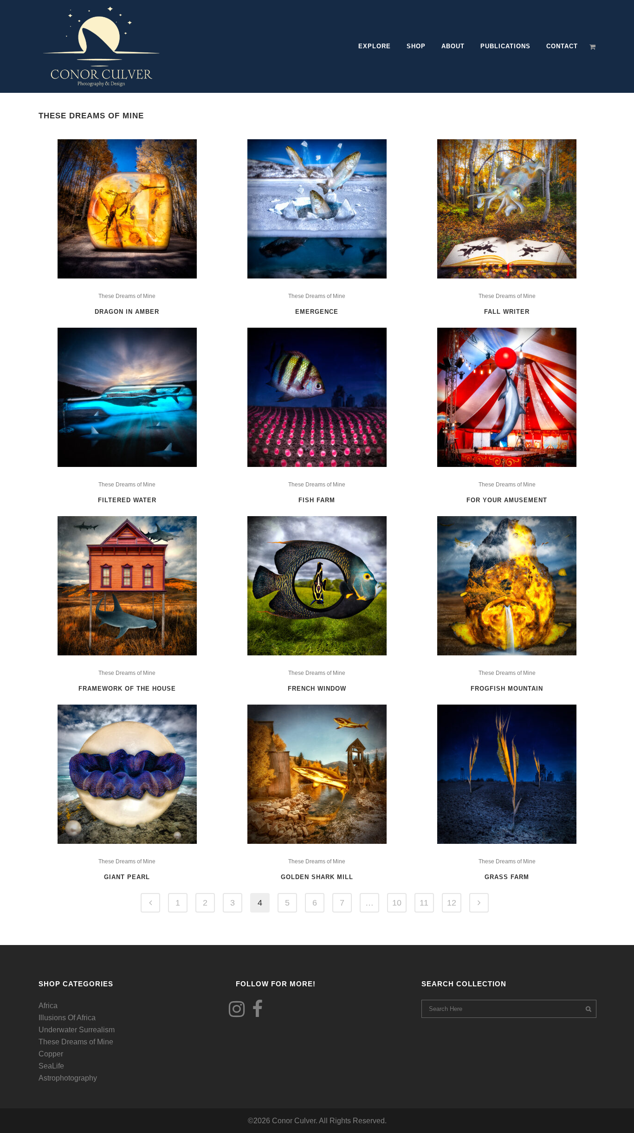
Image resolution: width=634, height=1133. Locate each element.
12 (451, 902)
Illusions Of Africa (67, 1018)
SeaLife (51, 1066)
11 (424, 902)
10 (396, 902)
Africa (48, 1006)
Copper (51, 1054)
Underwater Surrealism (77, 1030)
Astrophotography (68, 1078)
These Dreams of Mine (126, 296)
